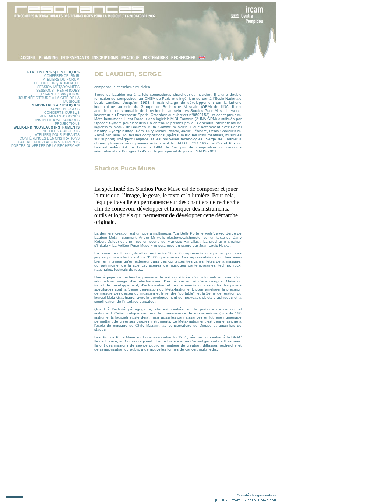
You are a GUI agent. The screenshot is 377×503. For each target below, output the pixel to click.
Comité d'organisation (256, 495)
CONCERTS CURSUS (62, 113)
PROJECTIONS (67, 124)
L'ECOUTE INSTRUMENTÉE (57, 83)
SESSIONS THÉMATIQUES (58, 90)
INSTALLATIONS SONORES (57, 120)
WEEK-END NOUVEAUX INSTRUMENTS (47, 127)
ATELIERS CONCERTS (61, 131)
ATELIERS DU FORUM (61, 79)
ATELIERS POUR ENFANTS (57, 135)
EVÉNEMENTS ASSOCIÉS (59, 116)
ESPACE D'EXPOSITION (60, 94)
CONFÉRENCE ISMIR (62, 76)
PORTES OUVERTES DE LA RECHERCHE (45, 146)
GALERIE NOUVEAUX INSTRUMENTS (49, 142)
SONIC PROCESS (65, 109)
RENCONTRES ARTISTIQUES (55, 105)
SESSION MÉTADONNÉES (58, 87)
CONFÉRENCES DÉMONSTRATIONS (50, 138)
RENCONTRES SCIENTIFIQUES (53, 72)
